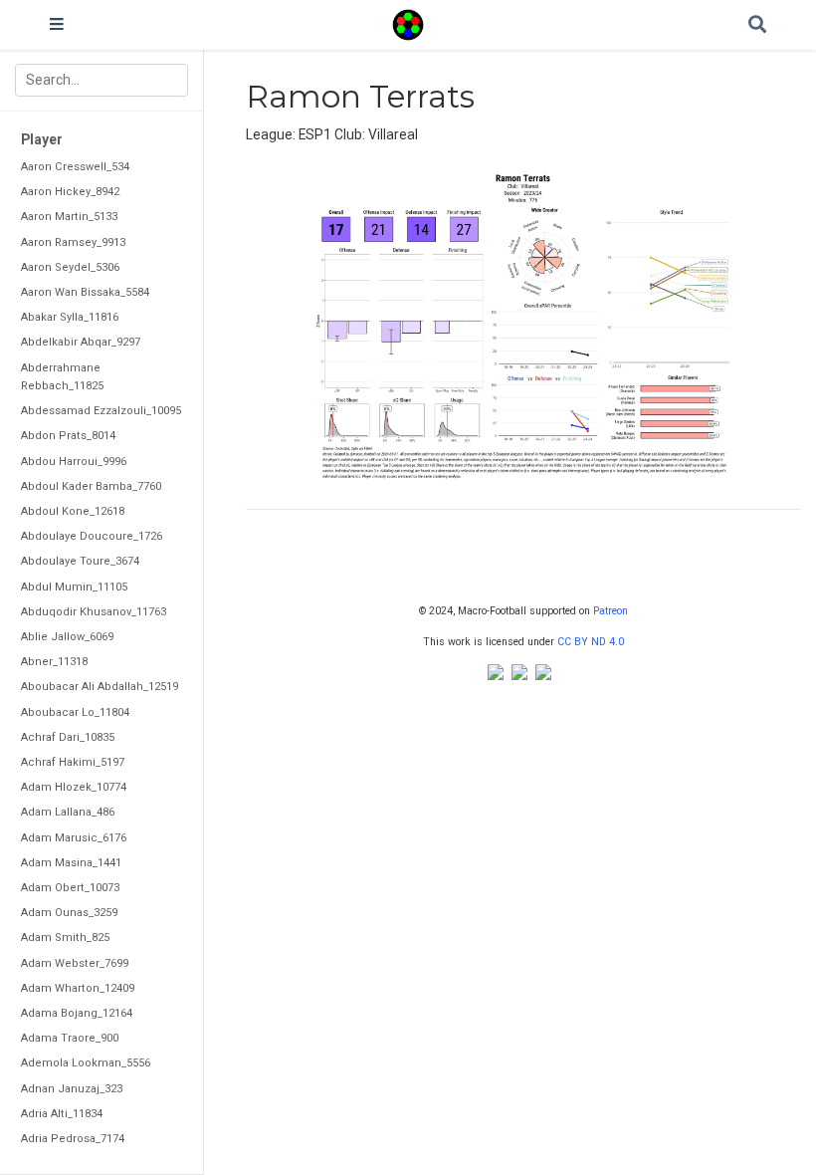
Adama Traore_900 (69, 1038)
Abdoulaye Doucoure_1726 (91, 536)
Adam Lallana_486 (67, 812)
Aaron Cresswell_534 (75, 166)
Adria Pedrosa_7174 (72, 1138)
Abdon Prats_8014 (68, 435)
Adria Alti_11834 (61, 1113)
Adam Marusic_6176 (73, 837)
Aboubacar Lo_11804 (75, 712)
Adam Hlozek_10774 (73, 787)
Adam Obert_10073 (70, 887)
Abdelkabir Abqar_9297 (80, 342)
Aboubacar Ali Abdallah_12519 (99, 686)
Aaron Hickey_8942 (70, 191)
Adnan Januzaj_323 (71, 1088)
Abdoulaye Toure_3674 (80, 561)
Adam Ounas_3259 (69, 912)
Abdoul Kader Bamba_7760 (91, 486)
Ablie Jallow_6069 (67, 636)
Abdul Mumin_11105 (74, 587)
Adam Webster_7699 (74, 963)
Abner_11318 (54, 661)
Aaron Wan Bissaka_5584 (85, 292)
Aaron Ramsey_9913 (73, 242)
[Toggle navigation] (57, 25)
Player (42, 139)
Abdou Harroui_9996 (73, 461)
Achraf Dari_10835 (67, 737)
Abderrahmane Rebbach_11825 (62, 376)
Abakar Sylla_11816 (69, 317)
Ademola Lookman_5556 (85, 1063)
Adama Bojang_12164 (76, 1013)
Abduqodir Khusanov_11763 (93, 611)
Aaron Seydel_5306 (70, 267)
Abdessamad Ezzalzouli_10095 (101, 410)
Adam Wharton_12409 (77, 988)
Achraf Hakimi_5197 (72, 762)
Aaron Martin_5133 (69, 216)
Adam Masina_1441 (71, 862)
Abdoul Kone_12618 (72, 511)
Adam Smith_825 (65, 937)
